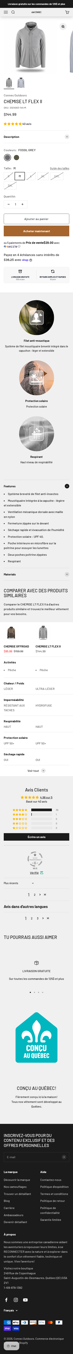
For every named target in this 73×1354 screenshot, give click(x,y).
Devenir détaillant (15, 1222)
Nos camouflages (15, 1186)
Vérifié (34, 872)
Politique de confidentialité (50, 1210)
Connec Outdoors (15, 95)
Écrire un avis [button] (36, 837)
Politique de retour (52, 1200)
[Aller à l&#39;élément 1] (9, 83)
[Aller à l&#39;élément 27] (21, 83)
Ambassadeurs (13, 1215)
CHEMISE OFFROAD (16, 646)
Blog (7, 1200)
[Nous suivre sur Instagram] (15, 1299)
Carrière (9, 1208)
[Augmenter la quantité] (22, 204)
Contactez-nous (50, 1179)
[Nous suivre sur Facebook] (6, 1299)
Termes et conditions (54, 1194)
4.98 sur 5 (46, 797)
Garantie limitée (50, 1219)
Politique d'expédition (54, 1186)
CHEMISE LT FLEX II (48, 646)
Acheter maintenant (36, 231)
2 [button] (35, 894)
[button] (13, 123)
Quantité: (10, 196)
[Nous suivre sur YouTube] (25, 1299)
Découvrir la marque (17, 1179)
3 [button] (37, 918)
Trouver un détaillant (17, 1194)
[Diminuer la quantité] (8, 204)
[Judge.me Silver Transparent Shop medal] (35, 859)
